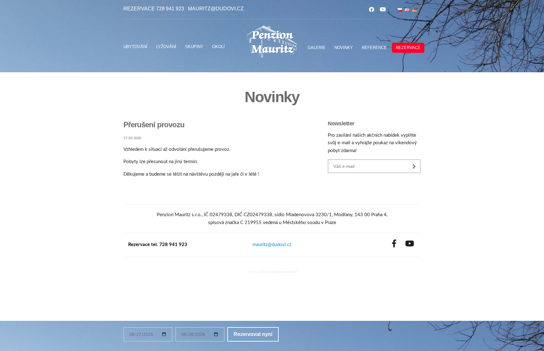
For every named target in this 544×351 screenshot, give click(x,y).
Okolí (218, 46)
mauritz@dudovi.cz (216, 8)
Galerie (317, 47)
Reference (374, 47)
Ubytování (135, 46)
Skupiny (194, 46)
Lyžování (166, 46)
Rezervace (408, 47)
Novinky (343, 47)
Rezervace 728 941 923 (153, 8)
